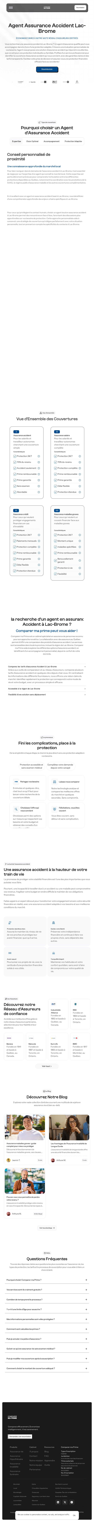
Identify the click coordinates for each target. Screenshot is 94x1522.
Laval (15, 1488)
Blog (46, 1451)
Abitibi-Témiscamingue (63, 1488)
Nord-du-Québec (61, 1496)
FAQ (46, 1456)
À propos (33, 1451)
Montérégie (17, 1492)
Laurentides (17, 1500)
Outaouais (35, 1492)
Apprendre (49, 1460)
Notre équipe (35, 1465)
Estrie (34, 1484)
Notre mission (36, 1460)
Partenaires (34, 1469)
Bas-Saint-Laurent (61, 1484)
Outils (47, 1465)
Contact (33, 1456)
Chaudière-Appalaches (40, 1488)
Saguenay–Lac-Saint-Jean (41, 1496)
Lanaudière (17, 1504)
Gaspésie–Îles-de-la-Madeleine (65, 1492)
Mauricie (35, 1500)
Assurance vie (16, 1451)
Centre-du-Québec (38, 1504)
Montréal (16, 1484)
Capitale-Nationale (19, 1496)
